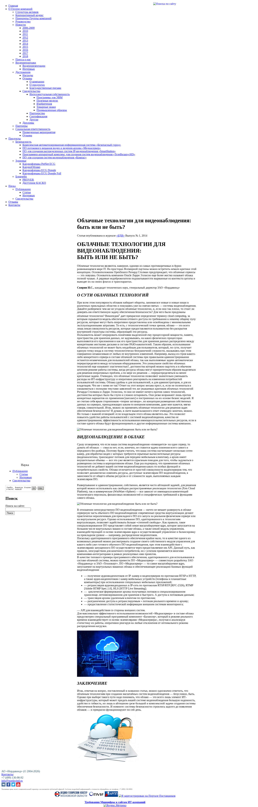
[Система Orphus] (25, 490)
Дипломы (28, 122)
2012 (25, 37)
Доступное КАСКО (34, 182)
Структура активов (26, 12)
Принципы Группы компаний (33, 18)
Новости (20, 24)
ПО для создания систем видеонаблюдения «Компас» (54, 157)
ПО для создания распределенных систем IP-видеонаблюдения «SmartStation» (69, 151)
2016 (25, 50)
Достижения (22, 72)
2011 (25, 34)
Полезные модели (47, 100)
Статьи (26, 192)
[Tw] (13, 784)
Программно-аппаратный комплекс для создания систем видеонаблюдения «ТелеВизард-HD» (78, 154)
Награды (27, 75)
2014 (25, 43)
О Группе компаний (20, 8)
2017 (25, 53)
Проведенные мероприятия (38, 132)
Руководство (23, 21)
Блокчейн (21, 176)
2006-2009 (28, 27)
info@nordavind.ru (12, 780)
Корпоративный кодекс (29, 15)
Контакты (14, 205)
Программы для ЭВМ (49, 97)
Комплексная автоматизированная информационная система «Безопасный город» (71, 144)
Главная (13, 5)
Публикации (23, 189)
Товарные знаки (46, 106)
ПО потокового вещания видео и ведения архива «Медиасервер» (61, 148)
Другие (33, 119)
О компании (36, 81)
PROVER (28, 179)
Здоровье (20, 160)
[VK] (3, 784)
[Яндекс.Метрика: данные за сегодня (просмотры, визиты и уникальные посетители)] (115, 805)
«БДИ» (120, 235)
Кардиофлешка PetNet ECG (38, 163)
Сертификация (38, 116)
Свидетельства (31, 91)
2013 (25, 40)
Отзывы (27, 78)
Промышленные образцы (52, 110)
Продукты (14, 138)
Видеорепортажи (25, 62)
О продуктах (37, 84)
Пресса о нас (23, 59)
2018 (25, 56)
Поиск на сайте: (15, 505)
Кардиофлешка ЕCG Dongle (39, 170)
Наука (12, 186)
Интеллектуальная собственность (49, 94)
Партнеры (21, 125)
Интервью (28, 68)
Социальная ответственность (32, 129)
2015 (25, 46)
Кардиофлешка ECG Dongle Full (41, 173)
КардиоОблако (31, 167)
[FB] (8, 784)
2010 (25, 31)
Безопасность (23, 141)
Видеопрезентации (33, 65)
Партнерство (37, 113)
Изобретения (44, 103)
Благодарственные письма (45, 87)
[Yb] (18, 784)
